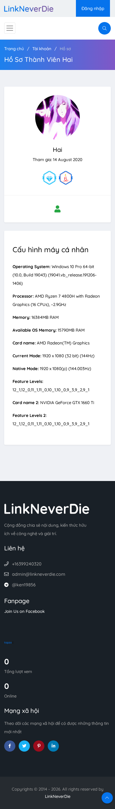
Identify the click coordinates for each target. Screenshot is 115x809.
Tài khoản (41, 48)
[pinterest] (38, 746)
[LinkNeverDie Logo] (28, 8)
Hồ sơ (65, 48)
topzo (8, 642)
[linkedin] (53, 746)
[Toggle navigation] (9, 28)
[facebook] (9, 746)
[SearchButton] (104, 28)
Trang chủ (14, 48)
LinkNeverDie (57, 796)
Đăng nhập (93, 8)
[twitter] (24, 746)
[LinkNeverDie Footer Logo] (47, 508)
